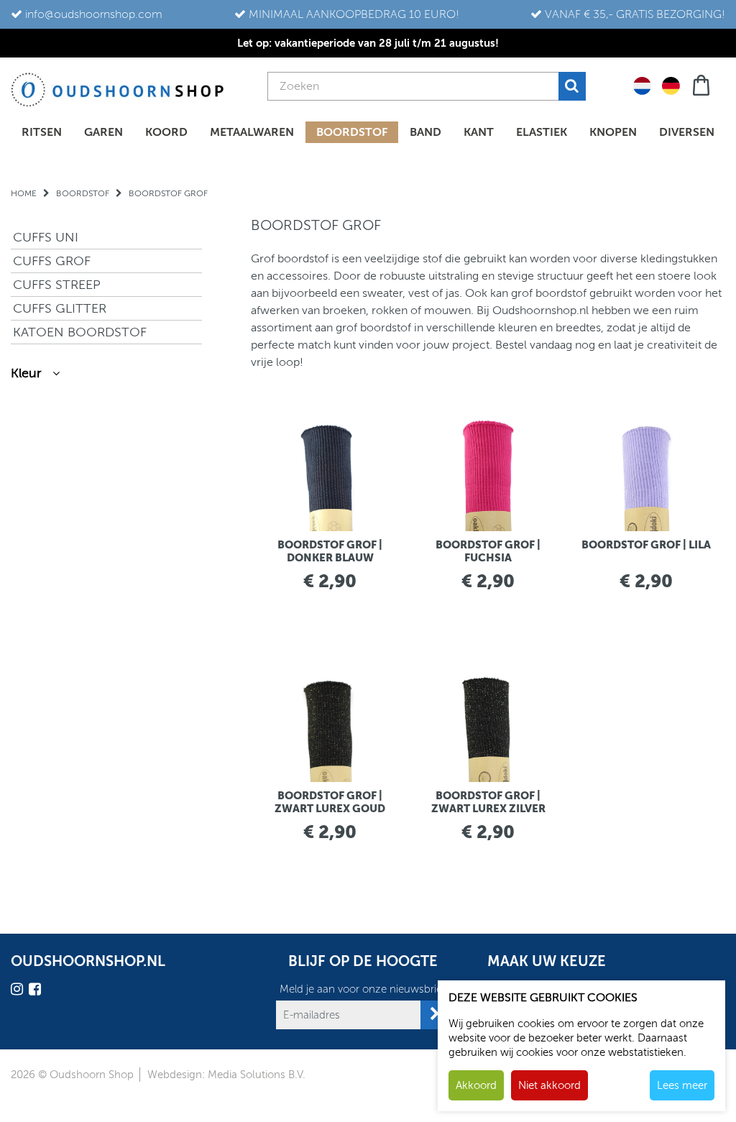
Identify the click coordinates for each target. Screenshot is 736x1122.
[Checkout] (702, 84)
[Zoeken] (572, 86)
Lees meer (682, 1085)
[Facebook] (37, 991)
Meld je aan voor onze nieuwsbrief (363, 989)
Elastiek (541, 132)
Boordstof (351, 132)
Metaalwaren (252, 132)
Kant (479, 132)
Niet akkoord (549, 1085)
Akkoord (476, 1085)
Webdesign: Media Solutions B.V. (226, 1074)
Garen (103, 132)
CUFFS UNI (45, 237)
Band (425, 132)
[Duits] (671, 85)
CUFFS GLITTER (59, 308)
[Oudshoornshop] (117, 89)
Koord (166, 132)
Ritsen (42, 132)
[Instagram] (19, 991)
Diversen (686, 132)
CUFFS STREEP (57, 284)
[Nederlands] (642, 85)
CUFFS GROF (52, 261)
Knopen (613, 132)
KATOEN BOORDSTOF (80, 332)
